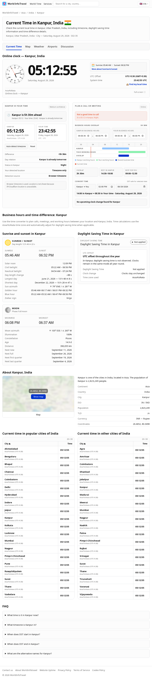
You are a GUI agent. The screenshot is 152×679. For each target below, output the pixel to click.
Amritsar (84, 456)
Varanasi (84, 586)
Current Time (14, 46)
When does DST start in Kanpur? (23, 634)
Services (48, 3)
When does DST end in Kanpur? (23, 643)
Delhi (7, 487)
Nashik (83, 525)
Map (27, 46)
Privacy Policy (64, 670)
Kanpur (9, 517)
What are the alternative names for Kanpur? (29, 653)
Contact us (7, 670)
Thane (8, 586)
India (31, 12)
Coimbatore (11, 479)
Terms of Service (81, 670)
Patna (83, 533)
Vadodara (10, 594)
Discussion (67, 46)
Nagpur (9, 548)
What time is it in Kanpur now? (23, 615)
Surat (8, 579)
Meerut (84, 502)
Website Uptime (48, 670)
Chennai (9, 471)
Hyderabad (11, 494)
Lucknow (9, 533)
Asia (23, 12)
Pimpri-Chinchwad (15, 556)
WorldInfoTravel (10, 12)
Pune (7, 563)
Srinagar (84, 556)
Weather (39, 46)
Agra (82, 448)
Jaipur (8, 510)
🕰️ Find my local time (136, 84)
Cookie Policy (98, 670)
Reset (32, 146)
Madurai (84, 494)
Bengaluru (10, 456)
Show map (38, 396)
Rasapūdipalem (13, 571)
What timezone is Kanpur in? (22, 624)
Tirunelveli (86, 579)
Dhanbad (85, 471)
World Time (35, 3)
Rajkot (83, 548)
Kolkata (9, 525)
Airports (52, 46)
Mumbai (9, 540)
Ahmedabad (11, 448)
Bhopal (8, 464)
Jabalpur (84, 479)
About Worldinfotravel (26, 670)
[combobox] (76, 3)
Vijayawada (86, 594)
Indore (8, 502)
